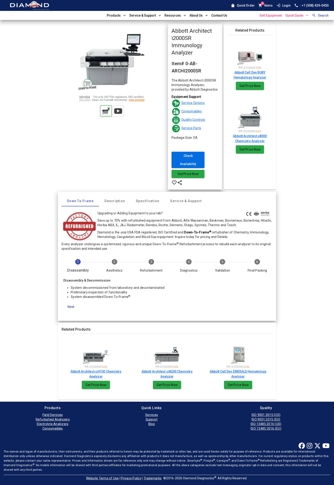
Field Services (52, 415)
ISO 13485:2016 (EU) (266, 428)
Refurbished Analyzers (53, 419)
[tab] (80, 200)
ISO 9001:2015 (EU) (266, 419)
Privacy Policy (131, 478)
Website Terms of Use (102, 478)
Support (152, 419)
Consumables (52, 428)
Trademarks (153, 478)
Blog (151, 424)
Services (151, 415)
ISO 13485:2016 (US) (266, 424)
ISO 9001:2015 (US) (266, 415)
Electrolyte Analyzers (52, 424)
